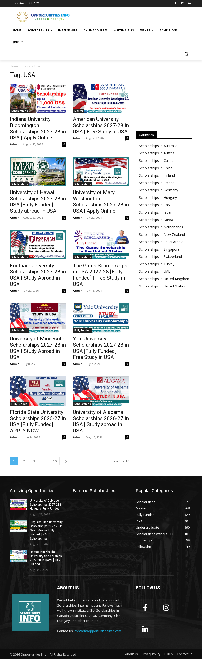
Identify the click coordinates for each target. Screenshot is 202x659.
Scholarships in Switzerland (160, 256)
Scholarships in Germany (158, 190)
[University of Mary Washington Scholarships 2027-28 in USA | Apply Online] (101, 171)
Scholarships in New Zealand (162, 234)
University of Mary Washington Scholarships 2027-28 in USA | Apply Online (101, 201)
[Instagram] (182, 3)
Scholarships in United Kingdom (164, 278)
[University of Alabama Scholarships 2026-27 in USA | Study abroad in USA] (101, 391)
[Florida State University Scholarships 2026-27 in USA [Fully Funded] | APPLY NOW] (38, 391)
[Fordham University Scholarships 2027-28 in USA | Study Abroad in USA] (38, 244)
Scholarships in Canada (157, 160)
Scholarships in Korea (156, 219)
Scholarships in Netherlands (161, 227)
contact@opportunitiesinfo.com (97, 631)
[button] (186, 54)
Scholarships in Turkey (156, 264)
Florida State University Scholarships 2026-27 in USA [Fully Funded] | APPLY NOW (38, 421)
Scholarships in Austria (157, 153)
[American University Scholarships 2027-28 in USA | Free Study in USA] (101, 98)
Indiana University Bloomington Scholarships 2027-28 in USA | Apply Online (38, 128)
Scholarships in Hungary (158, 197)
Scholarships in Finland (157, 175)
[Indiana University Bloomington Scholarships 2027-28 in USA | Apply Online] (38, 98)
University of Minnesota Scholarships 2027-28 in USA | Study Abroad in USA (38, 348)
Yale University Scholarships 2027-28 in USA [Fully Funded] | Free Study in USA (101, 348)
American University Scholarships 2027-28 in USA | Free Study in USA (101, 125)
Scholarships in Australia (158, 145)
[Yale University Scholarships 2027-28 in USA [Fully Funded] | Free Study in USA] (101, 318)
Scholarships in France (156, 182)
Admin (14, 144)
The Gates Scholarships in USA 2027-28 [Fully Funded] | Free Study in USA (100, 275)
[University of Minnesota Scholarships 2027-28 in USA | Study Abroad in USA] (38, 318)
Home (14, 66)
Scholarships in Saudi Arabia (161, 241)
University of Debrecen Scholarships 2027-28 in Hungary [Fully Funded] (46, 505)
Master (78, 111)
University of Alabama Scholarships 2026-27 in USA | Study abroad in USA (101, 421)
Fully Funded (82, 330)
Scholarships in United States (162, 286)
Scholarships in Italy (154, 205)
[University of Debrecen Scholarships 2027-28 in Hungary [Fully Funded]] (18, 504)
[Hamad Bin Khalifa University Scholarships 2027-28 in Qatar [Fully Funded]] (18, 556)
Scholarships (19, 111)
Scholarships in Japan (155, 212)
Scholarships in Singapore (159, 249)
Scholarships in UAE (154, 271)
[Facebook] (176, 3)
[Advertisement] (134, 16)
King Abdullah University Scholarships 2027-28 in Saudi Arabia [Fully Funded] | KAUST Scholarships (46, 530)
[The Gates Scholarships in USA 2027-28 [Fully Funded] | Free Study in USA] (101, 244)
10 (55, 461)
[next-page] (66, 461)
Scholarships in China (155, 168)
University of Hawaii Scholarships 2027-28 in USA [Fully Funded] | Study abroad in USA (38, 201)
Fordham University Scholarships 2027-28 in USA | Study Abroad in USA (38, 275)
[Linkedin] (189, 3)
